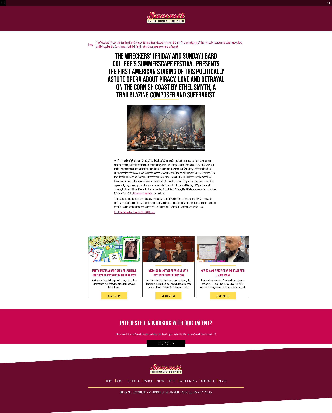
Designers (133, 380)
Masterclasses (188, 380)
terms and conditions (133, 392)
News (90, 44)
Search (223, 380)
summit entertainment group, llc (172, 392)
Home (109, 380)
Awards (148, 380)
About (120, 380)
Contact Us (166, 343)
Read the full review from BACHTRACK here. (134, 212)
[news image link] (114, 249)
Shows (161, 380)
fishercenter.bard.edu (142, 193)
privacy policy (203, 392)
